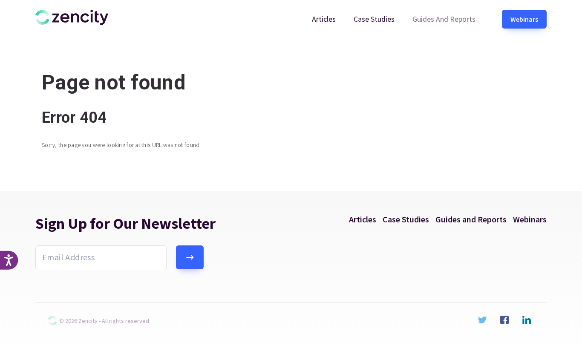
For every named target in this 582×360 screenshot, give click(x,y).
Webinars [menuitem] (524, 19)
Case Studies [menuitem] (374, 19)
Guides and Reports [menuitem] (443, 19)
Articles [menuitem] (324, 19)
